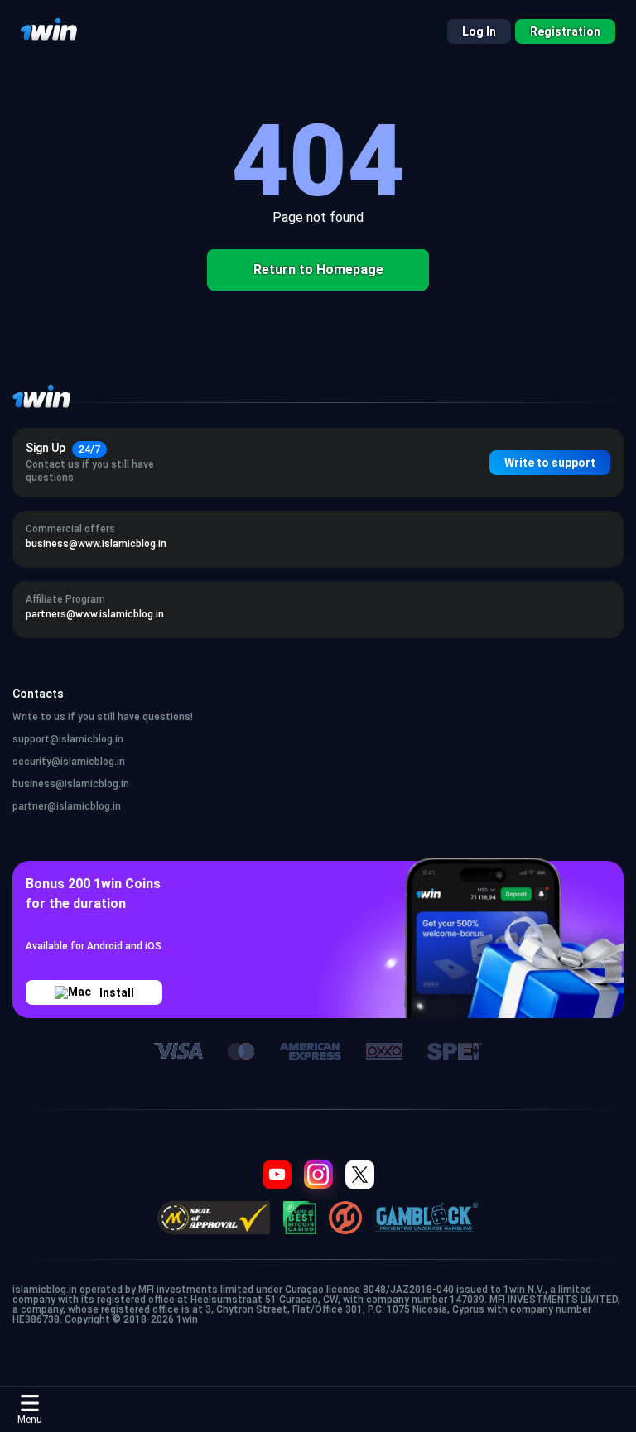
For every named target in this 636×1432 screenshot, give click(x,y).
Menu (29, 1419)
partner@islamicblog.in (66, 806)
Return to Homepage (318, 269)
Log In (479, 31)
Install (116, 992)
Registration (565, 31)
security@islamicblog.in (68, 761)
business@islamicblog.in (70, 784)
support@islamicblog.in (67, 739)
